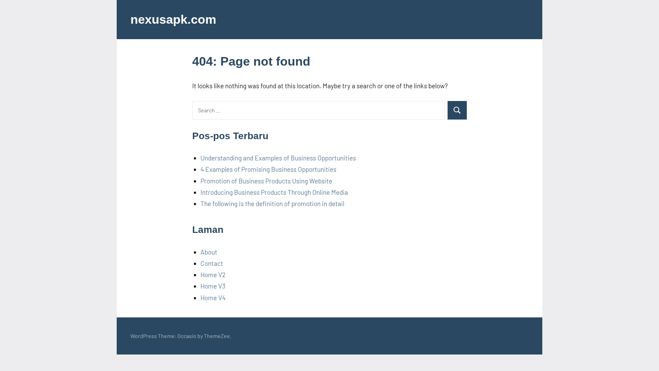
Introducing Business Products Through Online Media (274, 192)
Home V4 (213, 298)
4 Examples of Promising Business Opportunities (268, 169)
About (208, 252)
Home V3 (213, 286)
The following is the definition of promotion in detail (272, 203)
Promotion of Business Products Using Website (266, 181)
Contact (211, 263)
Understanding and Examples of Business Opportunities (278, 158)
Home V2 (213, 275)
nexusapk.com (173, 19)
